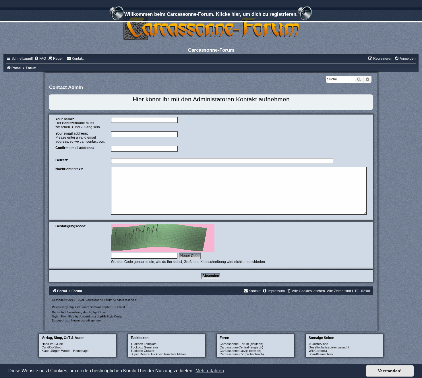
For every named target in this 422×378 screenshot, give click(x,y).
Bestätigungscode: (70, 226)
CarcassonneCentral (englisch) (241, 347)
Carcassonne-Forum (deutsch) (241, 344)
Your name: (64, 119)
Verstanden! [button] (390, 371)
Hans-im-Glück (52, 344)
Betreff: (61, 160)
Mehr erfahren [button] (209, 370)
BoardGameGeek (321, 354)
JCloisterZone (318, 344)
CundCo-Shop (51, 347)
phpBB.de (98, 312)
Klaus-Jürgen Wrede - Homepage (65, 350)
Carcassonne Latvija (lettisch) (240, 350)
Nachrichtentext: (69, 169)
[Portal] (211, 27)
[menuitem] (40, 59)
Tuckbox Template (143, 344)
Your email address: (71, 133)
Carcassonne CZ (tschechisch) (242, 354)
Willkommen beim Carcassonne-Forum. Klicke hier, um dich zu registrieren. (211, 14)
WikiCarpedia (318, 350)
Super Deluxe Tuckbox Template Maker (158, 354)
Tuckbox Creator (142, 350)
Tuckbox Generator (144, 347)
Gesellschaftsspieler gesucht (329, 347)
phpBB (73, 307)
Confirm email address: (74, 148)
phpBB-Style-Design (110, 316)
